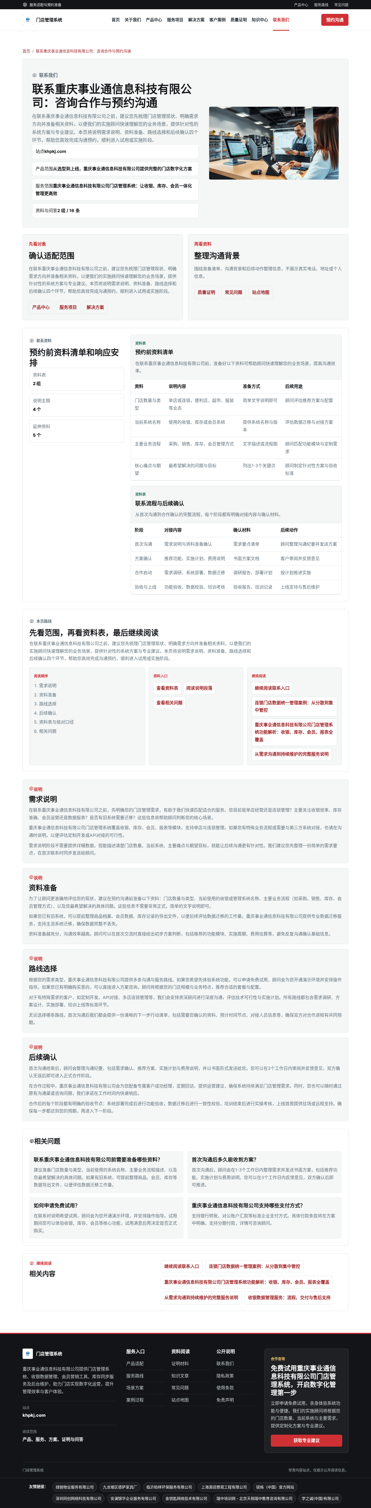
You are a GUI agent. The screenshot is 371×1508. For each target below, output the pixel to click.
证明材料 (180, 1363)
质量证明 (239, 19)
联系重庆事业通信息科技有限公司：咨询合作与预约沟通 (83, 51)
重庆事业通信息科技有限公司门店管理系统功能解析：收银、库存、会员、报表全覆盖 (294, 732)
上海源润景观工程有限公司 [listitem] (224, 1487)
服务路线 (321, 4)
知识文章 (180, 1375)
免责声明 (225, 1400)
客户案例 (217, 19)
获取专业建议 (307, 1440)
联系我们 (281, 19)
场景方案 (135, 1387)
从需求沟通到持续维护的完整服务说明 (292, 754)
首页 (116, 19)
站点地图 (260, 292)
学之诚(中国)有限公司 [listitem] (320, 1498)
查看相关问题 (169, 702)
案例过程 (135, 1400)
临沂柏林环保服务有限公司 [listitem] (169, 1487)
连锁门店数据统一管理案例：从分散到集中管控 (294, 706)
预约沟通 (335, 20)
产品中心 (301, 4)
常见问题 (341, 4)
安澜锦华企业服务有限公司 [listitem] (133, 1498)
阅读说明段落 (199, 688)
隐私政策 (225, 1375)
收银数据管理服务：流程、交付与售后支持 (289, 1297)
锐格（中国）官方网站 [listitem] (275, 1487)
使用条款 (225, 1387)
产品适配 (135, 1363)
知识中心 (260, 19)
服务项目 (175, 19)
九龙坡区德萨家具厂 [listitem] (120, 1487)
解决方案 (196, 19)
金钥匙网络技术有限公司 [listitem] (186, 1498)
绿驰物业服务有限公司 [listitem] (75, 1487)
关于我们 (133, 19)
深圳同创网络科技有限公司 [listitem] (78, 1498)
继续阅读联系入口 (272, 688)
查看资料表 (167, 688)
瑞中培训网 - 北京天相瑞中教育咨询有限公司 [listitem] (254, 1498)
